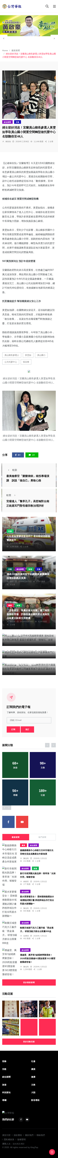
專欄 (4, 1100)
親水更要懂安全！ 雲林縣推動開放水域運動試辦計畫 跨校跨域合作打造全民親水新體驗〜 (37, 900)
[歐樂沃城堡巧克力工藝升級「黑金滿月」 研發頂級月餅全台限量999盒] (9, 933)
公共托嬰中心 (10, 362)
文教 (17, 122)
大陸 (33, 1092)
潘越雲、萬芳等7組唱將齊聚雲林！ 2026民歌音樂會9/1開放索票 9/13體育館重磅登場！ (37, 958)
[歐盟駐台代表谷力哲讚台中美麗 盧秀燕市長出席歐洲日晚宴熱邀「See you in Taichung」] (29, 1009)
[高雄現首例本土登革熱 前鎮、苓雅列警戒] (47, 1027)
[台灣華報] (12, 6)
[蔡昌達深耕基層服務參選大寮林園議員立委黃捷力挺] (47, 1009)
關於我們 (29, 1135)
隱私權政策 (9, 1139)
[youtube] (22, 822)
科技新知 (6, 1092)
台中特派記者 (15, 543)
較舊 (8, 495)
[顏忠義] (29, 25)
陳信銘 (12, 651)
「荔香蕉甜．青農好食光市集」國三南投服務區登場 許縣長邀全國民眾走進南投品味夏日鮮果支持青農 (28, 614)
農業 (10, 605)
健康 (33, 1077)
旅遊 (30, 569)
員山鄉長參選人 (11, 355)
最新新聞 (15, 50)
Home (5, 50)
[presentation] (3, 38)
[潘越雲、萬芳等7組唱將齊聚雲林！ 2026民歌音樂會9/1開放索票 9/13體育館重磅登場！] (9, 962)
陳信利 (12, 667)
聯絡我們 (41, 1135)
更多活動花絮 (29, 1042)
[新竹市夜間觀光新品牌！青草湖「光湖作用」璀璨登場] (9, 877)
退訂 (27, 729)
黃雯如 (28, 355)
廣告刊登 (6, 1135)
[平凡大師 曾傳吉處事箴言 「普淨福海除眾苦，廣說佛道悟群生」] (10, 1009)
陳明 (12, 581)
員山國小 (41, 355)
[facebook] (8, 822)
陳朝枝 (12, 622)
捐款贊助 (18, 1135)
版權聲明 (21, 1139)
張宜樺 (26, 362)
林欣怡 (8, 142)
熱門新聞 (42, 837)
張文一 (12, 638)
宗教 (10, 569)
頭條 (4, 1061)
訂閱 (13, 729)
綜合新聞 (7, 122)
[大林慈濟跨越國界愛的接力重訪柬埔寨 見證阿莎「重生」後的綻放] (29, 1027)
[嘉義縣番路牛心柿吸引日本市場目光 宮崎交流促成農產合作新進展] (9, 853)
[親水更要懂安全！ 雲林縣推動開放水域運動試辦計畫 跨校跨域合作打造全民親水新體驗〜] (9, 904)
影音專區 (35, 1100)
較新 (14, 470)
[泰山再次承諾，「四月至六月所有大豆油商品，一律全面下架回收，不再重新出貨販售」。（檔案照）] (10, 1027)
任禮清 (26, 936)
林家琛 (26, 882)
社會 (10, 531)
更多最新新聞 (29, 982)
